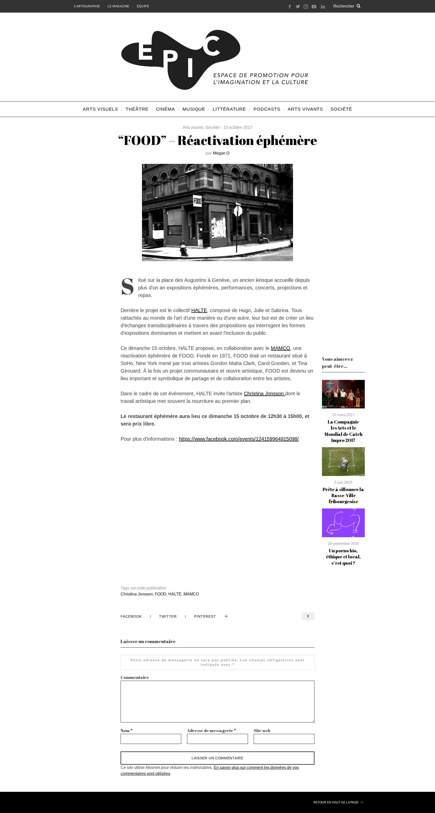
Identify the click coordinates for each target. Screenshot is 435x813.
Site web (262, 730)
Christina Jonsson (264, 393)
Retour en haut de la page (336, 802)
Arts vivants (193, 127)
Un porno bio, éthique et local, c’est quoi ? (343, 557)
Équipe (143, 6)
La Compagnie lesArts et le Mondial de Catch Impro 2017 (343, 431)
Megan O (221, 153)
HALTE (199, 310)
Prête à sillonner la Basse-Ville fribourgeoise (343, 495)
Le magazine (118, 6)
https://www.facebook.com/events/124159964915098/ (239, 439)
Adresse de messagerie (211, 730)
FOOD (160, 594)
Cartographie (87, 6)
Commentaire (135, 677)
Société (212, 127)
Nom (127, 730)
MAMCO (280, 348)
